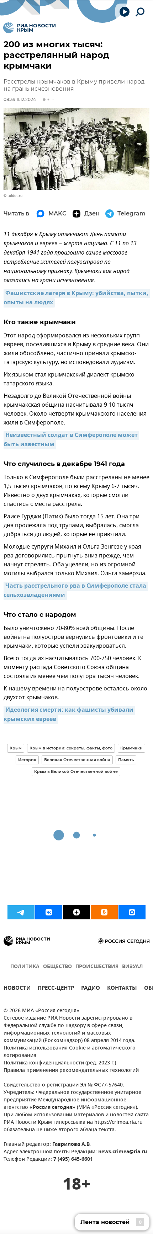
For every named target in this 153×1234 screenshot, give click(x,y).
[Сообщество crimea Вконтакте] (48, 912)
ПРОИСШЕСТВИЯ (96, 967)
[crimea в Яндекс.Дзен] (76, 912)
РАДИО (90, 989)
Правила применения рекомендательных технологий (71, 1071)
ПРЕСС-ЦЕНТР (56, 989)
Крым (16, 748)
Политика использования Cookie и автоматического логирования (70, 1052)
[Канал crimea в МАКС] (132, 912)
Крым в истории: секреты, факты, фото (71, 748)
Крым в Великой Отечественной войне (76, 771)
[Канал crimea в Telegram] (21, 912)
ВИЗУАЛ (132, 967)
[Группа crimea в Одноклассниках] (104, 912)
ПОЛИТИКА (24, 967)
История (27, 759)
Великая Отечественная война (77, 759)
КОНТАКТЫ (122, 989)
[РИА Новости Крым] (29, 28)
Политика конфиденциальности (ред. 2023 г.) (60, 1063)
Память (126, 759)
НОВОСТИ (17, 989)
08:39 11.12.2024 (20, 99)
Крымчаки (131, 748)
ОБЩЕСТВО (57, 967)
